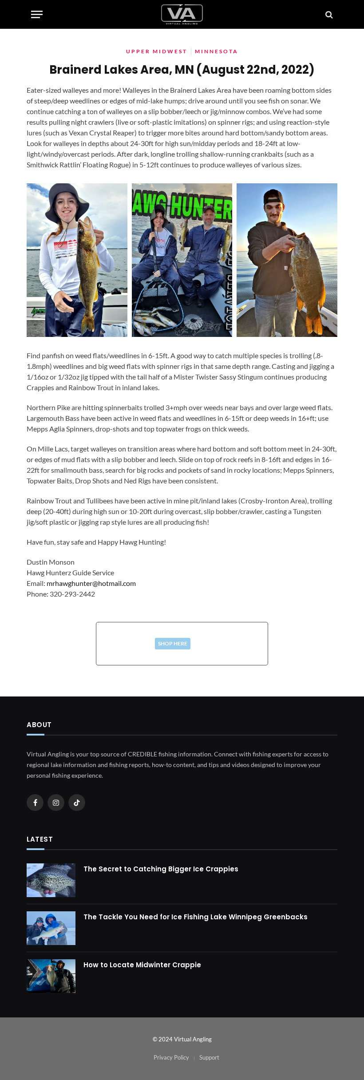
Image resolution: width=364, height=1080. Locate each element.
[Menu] (37, 14)
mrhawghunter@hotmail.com (91, 583)
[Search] (328, 14)
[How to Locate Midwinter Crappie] (51, 976)
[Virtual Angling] (182, 14)
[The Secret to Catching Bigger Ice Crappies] (51, 880)
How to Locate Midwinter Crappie (142, 964)
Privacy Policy (171, 1057)
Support (209, 1057)
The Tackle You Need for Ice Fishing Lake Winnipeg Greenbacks (195, 917)
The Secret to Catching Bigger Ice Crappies (160, 869)
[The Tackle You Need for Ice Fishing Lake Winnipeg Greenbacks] (51, 928)
